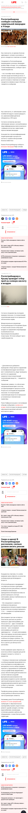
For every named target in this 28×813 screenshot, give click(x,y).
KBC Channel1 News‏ (12, 46)
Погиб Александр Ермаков (8, 531)
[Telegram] (9, 218)
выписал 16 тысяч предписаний (11, 724)
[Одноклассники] (16, 218)
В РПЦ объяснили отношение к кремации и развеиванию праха (13, 257)
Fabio (8, 306)
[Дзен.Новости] (2, 218)
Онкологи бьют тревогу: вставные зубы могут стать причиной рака (12, 251)
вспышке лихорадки (7, 147)
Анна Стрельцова (6, 774)
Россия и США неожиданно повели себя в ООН (13, 241)
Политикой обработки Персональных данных (11, 7)
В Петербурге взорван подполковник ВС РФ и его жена (14, 262)
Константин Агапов (7, 182)
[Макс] (6, 218)
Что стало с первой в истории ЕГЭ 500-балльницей (12, 527)
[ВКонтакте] (13, 218)
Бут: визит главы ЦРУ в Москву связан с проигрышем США (12, 246)
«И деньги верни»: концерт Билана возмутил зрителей (13, 267)
